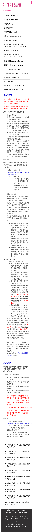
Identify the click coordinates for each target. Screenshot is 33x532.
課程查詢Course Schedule (12, 36)
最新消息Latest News (11, 15)
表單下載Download (10, 32)
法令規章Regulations (11, 24)
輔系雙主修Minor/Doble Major (14, 65)
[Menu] (30, 2)
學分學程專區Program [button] (11, 69)
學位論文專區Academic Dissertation (16, 73)
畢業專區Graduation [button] (11, 77)
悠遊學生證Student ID (11, 50)
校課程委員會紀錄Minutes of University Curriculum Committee (15, 45)
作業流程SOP (8, 28)
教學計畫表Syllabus (10, 40)
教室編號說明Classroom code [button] (14, 85)
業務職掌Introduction (11, 20)
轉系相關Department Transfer (13, 61)
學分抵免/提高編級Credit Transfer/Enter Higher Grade (13, 56)
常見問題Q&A (8, 81)
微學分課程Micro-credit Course (14, 89)
